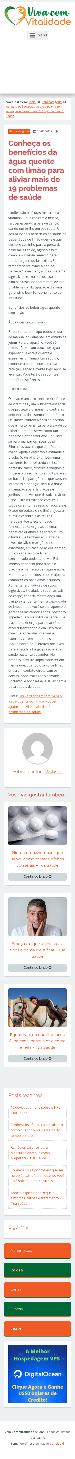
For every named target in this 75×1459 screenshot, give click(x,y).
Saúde (15, 1328)
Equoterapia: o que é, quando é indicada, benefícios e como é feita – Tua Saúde (37, 1041)
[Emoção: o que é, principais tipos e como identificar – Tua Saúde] (37, 916)
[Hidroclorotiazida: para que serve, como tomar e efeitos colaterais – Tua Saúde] (37, 825)
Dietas (15, 1289)
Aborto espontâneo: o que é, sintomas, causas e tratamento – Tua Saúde (36, 1198)
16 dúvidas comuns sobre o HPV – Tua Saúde (37, 1110)
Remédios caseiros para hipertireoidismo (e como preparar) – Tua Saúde (30, 1152)
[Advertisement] (37, 64)
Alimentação (21, 1250)
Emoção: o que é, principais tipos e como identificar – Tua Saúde (37, 950)
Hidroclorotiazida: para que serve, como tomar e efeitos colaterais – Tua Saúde (37, 858)
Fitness (16, 1309)
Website (53, 771)
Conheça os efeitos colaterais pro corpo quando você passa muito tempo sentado (37, 1130)
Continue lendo (36, 876)
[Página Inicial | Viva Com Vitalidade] (37, 15)
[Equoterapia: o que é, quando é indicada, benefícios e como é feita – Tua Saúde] (37, 1007)
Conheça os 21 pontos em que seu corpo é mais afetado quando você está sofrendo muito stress (37, 1175)
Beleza (16, 1270)
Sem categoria (19, 131)
